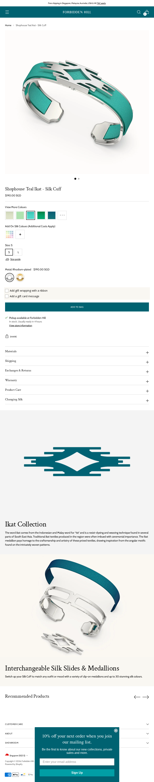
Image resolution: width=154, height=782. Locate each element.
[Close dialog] (116, 730)
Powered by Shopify (14, 764)
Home (8, 25)
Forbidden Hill (28, 761)
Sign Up (77, 772)
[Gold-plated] (20, 277)
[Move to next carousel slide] (146, 697)
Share (13, 336)
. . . (62, 213)
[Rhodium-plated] (9, 277)
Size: (8, 245)
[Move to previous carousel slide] (137, 697)
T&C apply (101, 3)
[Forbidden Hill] (77, 12)
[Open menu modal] (7, 12)
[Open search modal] (139, 12)
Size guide (15, 259)
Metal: (18, 269)
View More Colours (15, 207)
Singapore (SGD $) (17, 755)
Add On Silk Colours (30, 226)
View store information (20, 325)
